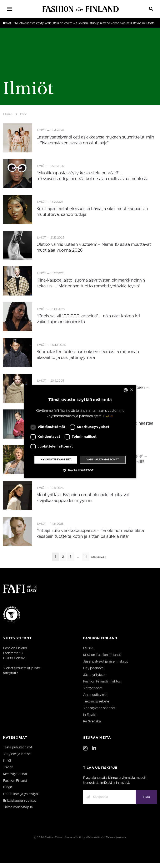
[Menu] (9, 9)
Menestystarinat (15, 774)
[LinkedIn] (94, 748)
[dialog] (80, 431)
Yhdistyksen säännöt (99, 708)
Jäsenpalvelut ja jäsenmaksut (105, 661)
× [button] (131, 390)
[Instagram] (85, 748)
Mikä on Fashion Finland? (102, 655)
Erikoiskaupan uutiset (19, 800)
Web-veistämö (95, 837)
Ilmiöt (7, 23)
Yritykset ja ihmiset (17, 754)
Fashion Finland (15, 780)
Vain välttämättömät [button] (102, 459)
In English (90, 714)
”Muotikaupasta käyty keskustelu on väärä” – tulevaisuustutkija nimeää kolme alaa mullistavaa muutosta (84, 23)
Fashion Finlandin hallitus (102, 681)
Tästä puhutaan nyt (17, 747)
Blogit (7, 787)
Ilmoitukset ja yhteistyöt (21, 794)
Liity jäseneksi (93, 668)
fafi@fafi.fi (11, 673)
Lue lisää (108, 416)
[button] (80, 470)
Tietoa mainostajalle (18, 807)
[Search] (151, 9)
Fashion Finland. (54, 837)
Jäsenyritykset (94, 674)
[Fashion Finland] (80, 9)
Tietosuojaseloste (96, 701)
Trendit (8, 767)
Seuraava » (98, 556)
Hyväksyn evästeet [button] (56, 459)
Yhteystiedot (92, 688)
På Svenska (92, 721)
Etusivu (8, 114)
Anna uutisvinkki (95, 694)
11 (85, 556)
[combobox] (126, 390)
